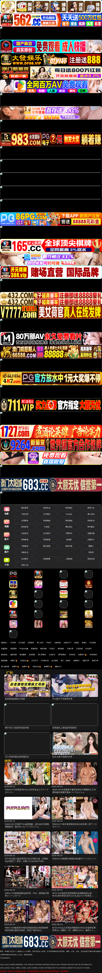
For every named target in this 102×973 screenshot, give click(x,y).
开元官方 (34, 660)
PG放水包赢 (24, 648)
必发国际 (32, 654)
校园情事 (46, 559)
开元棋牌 (21, 642)
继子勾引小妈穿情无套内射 (17, 727)
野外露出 (91, 527)
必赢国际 (4, 648)
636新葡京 (93, 654)
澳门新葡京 (42, 654)
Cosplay (69, 514)
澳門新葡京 (62, 654)
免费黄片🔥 (48, 666)
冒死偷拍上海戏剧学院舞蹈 (64, 727)
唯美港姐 (69, 520)
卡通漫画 (24, 546)
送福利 (76, 642)
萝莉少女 (91, 508)
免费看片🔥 (82, 654)
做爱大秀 (86, 660)
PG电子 (49, 642)
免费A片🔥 (26, 666)
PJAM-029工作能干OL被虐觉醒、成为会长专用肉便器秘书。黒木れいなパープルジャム (27, 825)
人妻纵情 (69, 559)
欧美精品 (69, 508)
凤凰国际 (13, 648)
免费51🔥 (14, 660)
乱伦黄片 (88, 648)
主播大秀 (70, 648)
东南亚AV (91, 520)
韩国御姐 (46, 520)
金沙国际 (55, 660)
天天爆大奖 (45, 660)
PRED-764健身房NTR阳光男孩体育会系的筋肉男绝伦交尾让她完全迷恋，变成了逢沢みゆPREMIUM (26, 930)
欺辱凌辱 (24, 527)
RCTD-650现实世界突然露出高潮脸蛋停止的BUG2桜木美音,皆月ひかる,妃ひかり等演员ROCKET (72, 895)
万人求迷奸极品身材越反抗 (17, 756)
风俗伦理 (91, 559)
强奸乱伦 (46, 508)
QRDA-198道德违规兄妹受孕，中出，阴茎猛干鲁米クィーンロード (27, 894)
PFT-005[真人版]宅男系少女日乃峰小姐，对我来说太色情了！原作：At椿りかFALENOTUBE (26, 859)
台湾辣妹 (24, 520)
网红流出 (69, 527)
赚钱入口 (58, 666)
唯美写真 (69, 546)
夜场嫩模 (23, 654)
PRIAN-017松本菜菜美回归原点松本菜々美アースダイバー (74, 825)
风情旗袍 (24, 539)
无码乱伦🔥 (24, 660)
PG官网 (13, 642)
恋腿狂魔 (91, 533)
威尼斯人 (4, 642)
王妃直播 (79, 648)
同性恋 (91, 552)
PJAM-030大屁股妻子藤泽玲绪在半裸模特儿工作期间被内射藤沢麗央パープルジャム (74, 790)
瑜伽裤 (68, 539)
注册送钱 (57, 642)
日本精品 (46, 514)
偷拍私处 (4, 654)
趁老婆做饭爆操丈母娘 (15, 698)
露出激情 (46, 546)
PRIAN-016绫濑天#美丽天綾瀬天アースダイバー (74, 858)
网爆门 (91, 546)
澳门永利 (40, 642)
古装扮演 (24, 533)
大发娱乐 (52, 654)
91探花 (47, 527)
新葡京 (84, 642)
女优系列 (46, 533)
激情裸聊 (4, 660)
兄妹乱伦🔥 (37, 666)
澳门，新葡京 (66, 660)
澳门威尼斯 (5, 666)
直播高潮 (34, 648)
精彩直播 (43, 648)
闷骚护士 (91, 539)
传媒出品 (24, 552)
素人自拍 (91, 514)
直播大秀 (95, 660)
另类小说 (24, 565)
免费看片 (76, 660)
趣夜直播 (13, 654)
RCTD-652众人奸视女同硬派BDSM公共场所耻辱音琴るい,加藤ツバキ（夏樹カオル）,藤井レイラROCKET (74, 930)
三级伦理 (24, 514)
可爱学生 (69, 533)
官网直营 (31, 642)
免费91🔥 (15, 666)
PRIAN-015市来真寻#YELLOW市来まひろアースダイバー (26, 790)
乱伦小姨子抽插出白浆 (62, 756)
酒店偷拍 (61, 648)
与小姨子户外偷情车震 (62, 698)
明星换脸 (46, 539)
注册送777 (67, 642)
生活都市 (24, 559)
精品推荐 (24, 508)
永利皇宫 (72, 654)
